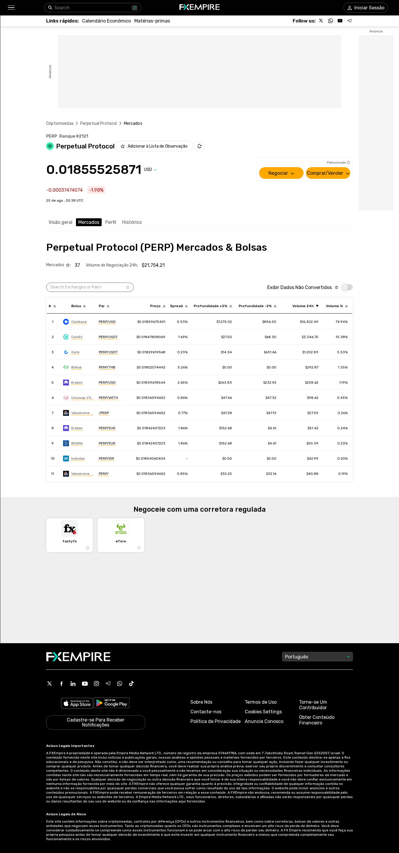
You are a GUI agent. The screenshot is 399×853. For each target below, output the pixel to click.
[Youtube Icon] (84, 683)
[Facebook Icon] (61, 683)
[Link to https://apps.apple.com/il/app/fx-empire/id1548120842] (77, 704)
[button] (11, 7)
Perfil (110, 222)
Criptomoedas (60, 123)
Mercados (88, 222)
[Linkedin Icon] (73, 683)
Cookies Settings (263, 711)
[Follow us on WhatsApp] (330, 20)
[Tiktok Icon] (131, 683)
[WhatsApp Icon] (119, 683)
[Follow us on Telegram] (349, 20)
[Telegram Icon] (108, 683)
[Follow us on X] (321, 20)
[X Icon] (49, 683)
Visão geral (60, 222)
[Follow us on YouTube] (340, 20)
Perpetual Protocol (98, 123)
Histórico (132, 222)
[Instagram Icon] (96, 683)
